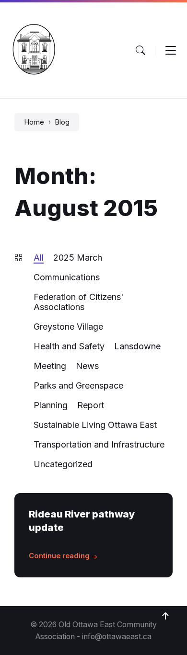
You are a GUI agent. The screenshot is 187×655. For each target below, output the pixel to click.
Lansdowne (137, 346)
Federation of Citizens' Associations (79, 302)
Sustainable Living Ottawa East (95, 425)
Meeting (50, 366)
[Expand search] (140, 50)
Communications (67, 277)
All (39, 258)
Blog (62, 122)
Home (34, 122)
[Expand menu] (170, 50)
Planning (51, 405)
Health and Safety (69, 346)
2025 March (77, 258)
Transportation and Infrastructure (99, 444)
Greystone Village (68, 327)
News (87, 366)
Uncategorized (63, 464)
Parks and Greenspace (78, 385)
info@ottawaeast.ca (117, 636)
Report (90, 405)
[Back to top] (165, 616)
